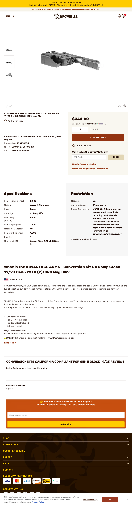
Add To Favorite (15, 121)
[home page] (66, 16)
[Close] (128, 499)
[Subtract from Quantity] (74, 129)
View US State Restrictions (84, 239)
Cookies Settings (90, 500)
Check (116, 157)
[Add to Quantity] (85, 129)
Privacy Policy (38, 502)
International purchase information (90, 168)
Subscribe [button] (66, 424)
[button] (8, 16)
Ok (110, 500)
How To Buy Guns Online (84, 164)
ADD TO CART (98, 137)
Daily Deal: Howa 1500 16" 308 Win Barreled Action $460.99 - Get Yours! (66, 9)
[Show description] (10, 343)
